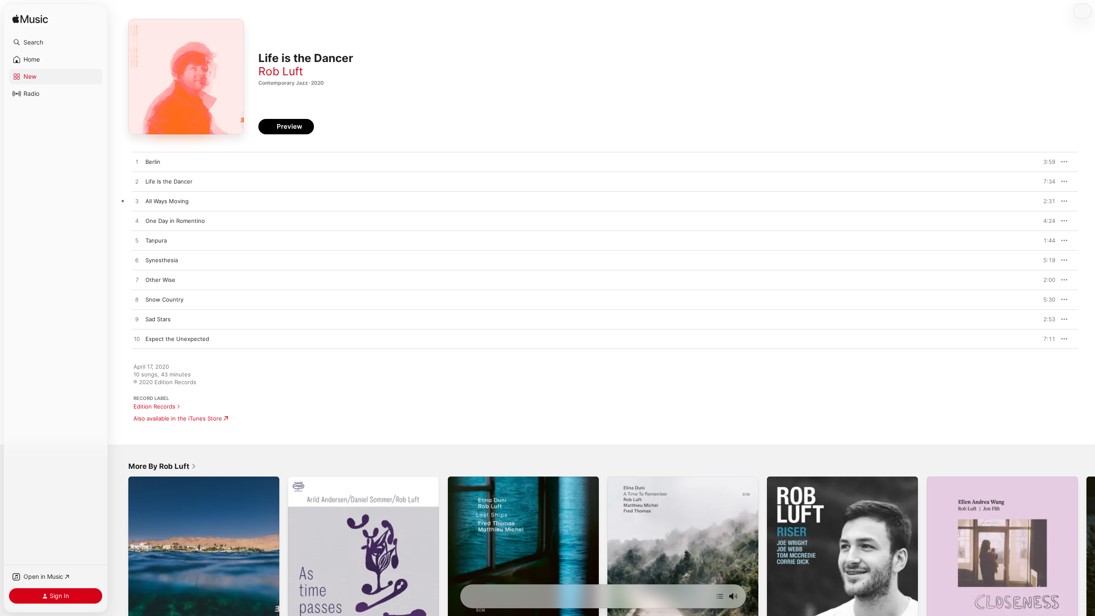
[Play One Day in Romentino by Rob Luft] (136, 221)
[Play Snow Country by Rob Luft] (136, 300)
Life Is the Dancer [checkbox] (168, 181)
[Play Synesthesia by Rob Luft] (136, 260)
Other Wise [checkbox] (160, 279)
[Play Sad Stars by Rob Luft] (136, 319)
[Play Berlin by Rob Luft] (136, 162)
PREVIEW (1045, 161)
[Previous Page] (120, 552)
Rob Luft (280, 71)
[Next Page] (1086, 552)
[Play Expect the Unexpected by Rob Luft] (136, 339)
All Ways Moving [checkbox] (167, 201)
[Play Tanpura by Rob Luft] (136, 241)
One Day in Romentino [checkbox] (175, 220)
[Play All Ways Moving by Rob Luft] (136, 201)
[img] (30, 19)
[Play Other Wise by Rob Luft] (136, 280)
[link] (162, 466)
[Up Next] (720, 596)
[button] (55, 42)
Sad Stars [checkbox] (158, 319)
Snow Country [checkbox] (164, 299)
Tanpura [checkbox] (156, 240)
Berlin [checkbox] (152, 161)
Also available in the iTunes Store (177, 418)
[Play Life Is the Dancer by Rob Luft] (136, 182)
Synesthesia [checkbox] (161, 260)
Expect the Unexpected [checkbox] (177, 338)
